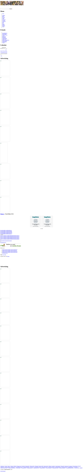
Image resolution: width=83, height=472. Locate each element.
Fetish (3, 18)
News (3, 13)
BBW (3, 16)
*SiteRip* (81, 467)
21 (4, 52)
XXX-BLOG (4, 41)
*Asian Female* (57, 466)
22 (5, 52)
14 (4, 51)
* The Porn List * (76, 467)
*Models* (15, 466)
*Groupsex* (70, 466)
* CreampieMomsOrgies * (70, 467)
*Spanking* (23, 466)
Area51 (3, 35)
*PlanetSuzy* (2, 466)
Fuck (3, 254)
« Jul (1, 55)
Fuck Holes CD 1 (5, 253)
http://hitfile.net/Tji (3, 242)
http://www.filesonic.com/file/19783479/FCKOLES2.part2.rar (9, 236)
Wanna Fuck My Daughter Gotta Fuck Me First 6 (9, 252)
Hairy (3, 22)
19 (2, 52)
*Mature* (50, 466)
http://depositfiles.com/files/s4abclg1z (6, 233)
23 (6, 52)
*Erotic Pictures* (75, 466)
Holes (5, 254)
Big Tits (3, 17)
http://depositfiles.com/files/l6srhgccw (6, 230)
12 (2, 51)
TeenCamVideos (4, 34)
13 (3, 51)
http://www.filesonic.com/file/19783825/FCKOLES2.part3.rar (9, 237)
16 (6, 51)
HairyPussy (4, 37)
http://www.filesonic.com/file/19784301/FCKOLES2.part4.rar (9, 238)
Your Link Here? (3, 471)
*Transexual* (66, 466)
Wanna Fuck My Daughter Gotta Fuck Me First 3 (9, 249)
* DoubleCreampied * (62, 467)
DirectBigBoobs (4, 33)
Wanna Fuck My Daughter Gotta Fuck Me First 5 (9, 251)
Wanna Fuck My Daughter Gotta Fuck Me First (9, 250)
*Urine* (6, 466)
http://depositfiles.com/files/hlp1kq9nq (6, 231)
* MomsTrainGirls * (30, 467)
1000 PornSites (4, 38)
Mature (2, 214)
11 (1, 51)
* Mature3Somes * (42, 467)
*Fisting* (79, 466)
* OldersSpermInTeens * (11, 467)
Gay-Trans (4, 19)
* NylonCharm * (18, 467)
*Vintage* (11, 466)
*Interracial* (62, 466)
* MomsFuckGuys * (36, 467)
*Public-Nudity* (32, 466)
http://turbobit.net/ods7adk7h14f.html (6, 240)
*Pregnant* (36, 466)
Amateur (3, 15)
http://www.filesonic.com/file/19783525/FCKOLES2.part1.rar (9, 235)
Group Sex (4, 21)
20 (3, 52)
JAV (3, 23)
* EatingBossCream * (55, 467)
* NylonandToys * (24, 467)
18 (1, 52)
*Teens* (8, 466)
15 (5, 51)
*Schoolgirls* (27, 466)
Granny (3, 42)
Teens (3, 26)
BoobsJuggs (4, 36)
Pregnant (3, 25)
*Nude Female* (45, 466)
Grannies (3, 20)
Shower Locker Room (5, 40)
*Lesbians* (53, 466)
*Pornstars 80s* (40, 466)
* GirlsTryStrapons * (48, 467)
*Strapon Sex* (19, 466)
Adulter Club (4, 39)
